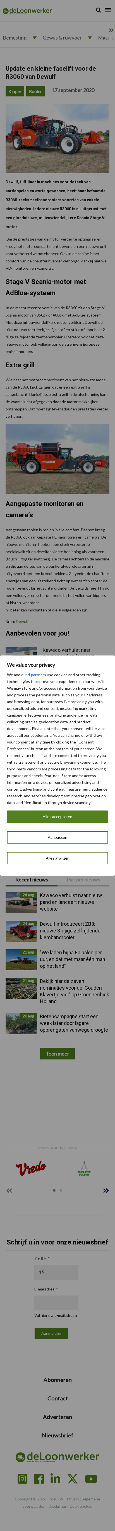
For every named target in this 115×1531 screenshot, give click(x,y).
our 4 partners (33, 674)
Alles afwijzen (58, 858)
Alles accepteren (57, 816)
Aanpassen (57, 837)
